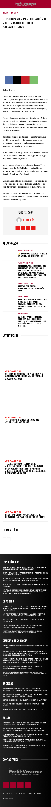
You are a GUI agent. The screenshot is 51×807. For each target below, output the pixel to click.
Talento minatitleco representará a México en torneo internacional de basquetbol (22, 626)
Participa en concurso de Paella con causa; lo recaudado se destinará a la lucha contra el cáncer (25, 689)
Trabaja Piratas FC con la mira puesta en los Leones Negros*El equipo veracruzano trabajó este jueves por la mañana (25, 608)
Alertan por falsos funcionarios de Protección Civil (31, 288)
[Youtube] (33, 228)
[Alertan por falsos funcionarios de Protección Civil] (9, 287)
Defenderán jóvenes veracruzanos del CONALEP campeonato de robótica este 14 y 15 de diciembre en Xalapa (25, 674)
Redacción (28, 220)
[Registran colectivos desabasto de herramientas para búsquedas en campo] (25, 494)
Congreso (23, 296)
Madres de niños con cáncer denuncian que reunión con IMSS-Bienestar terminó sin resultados (24, 724)
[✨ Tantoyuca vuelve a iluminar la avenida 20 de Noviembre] (9, 253)
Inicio (5, 12)
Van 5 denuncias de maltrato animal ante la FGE (23, 710)
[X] (17, 80)
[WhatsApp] (34, 80)
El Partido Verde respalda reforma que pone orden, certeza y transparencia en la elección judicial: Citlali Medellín (32, 321)
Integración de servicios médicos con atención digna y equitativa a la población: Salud (25, 735)
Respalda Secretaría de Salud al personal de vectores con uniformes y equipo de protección (23, 729)
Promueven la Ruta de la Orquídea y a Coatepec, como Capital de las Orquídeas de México (25, 695)
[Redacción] (19, 220)
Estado (14, 12)
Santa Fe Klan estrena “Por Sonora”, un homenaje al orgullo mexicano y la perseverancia (25, 568)
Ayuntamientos (25, 250)
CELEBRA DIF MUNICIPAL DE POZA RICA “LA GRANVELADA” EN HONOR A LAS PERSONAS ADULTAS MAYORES (24, 376)
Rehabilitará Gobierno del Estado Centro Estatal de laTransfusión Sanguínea (24, 746)
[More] (42, 80)
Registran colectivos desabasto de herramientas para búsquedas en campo (25, 516)
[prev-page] (4, 539)
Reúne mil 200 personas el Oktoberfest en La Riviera (25, 700)
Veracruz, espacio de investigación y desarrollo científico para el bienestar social (23, 667)
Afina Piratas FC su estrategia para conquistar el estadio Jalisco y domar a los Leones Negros (24, 615)
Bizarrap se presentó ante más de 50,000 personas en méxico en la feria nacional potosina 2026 (25, 579)
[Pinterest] (25, 80)
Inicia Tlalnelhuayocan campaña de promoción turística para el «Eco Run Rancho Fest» (22, 632)
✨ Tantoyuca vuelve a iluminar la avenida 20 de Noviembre (32, 254)
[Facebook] (9, 80)
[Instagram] (23, 228)
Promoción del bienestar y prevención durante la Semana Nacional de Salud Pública (24, 741)
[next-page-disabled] (8, 539)
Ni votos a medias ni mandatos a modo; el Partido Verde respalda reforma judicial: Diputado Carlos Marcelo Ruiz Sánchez (32, 304)
